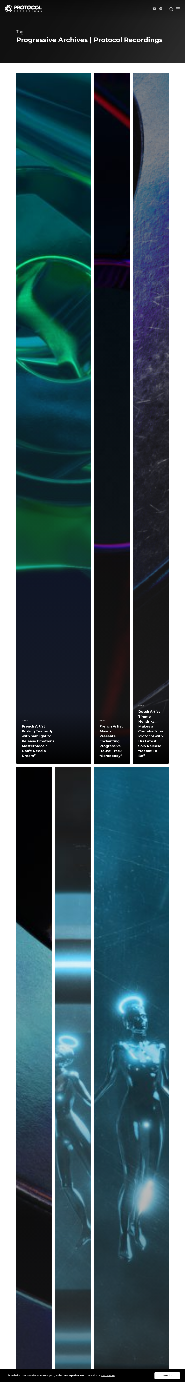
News (25, 720)
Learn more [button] (108, 1375)
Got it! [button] (167, 1375)
